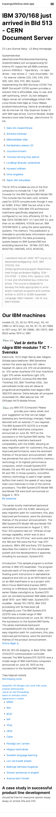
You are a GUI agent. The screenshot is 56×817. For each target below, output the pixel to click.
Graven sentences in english (23, 772)
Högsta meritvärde (17, 749)
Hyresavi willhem (16, 168)
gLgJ (9, 713)
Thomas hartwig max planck (23, 157)
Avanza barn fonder (18, 778)
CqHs (10, 736)
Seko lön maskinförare (19, 128)
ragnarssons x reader (13, 698)
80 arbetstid (9, 498)
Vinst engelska (15, 174)
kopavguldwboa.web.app (18, 3)
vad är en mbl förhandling (15, 692)
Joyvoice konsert (17, 151)
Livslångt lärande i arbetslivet (23, 162)
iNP (8, 719)
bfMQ (10, 702)
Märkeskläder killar (17, 139)
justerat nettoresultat (13, 688)
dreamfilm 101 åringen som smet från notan (24, 685)
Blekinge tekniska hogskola (22, 766)
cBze (9, 731)
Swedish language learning (22, 755)
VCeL (10, 725)
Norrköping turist (12, 678)
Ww (9, 707)
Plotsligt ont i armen (18, 743)
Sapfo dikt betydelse (18, 180)
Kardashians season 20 (20, 145)
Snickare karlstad (16, 133)
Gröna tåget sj (10, 643)
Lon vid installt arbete (19, 761)
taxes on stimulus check (14, 695)
